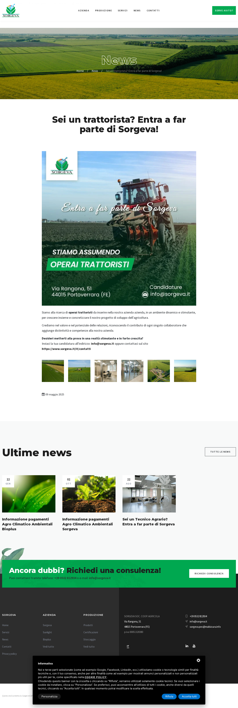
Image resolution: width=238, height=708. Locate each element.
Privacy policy (9, 653)
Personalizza (49, 696)
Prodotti (88, 625)
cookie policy (96, 677)
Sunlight (47, 632)
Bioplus (47, 639)
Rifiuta (169, 696)
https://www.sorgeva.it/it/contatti (66, 349)
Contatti (153, 10)
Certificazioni (90, 632)
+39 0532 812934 (65, 578)
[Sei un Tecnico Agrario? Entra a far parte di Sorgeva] (149, 493)
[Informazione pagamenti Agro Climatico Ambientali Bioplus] (28, 493)
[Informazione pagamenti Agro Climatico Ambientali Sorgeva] (89, 493)
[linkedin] (186, 646)
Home (80, 70)
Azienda (83, 10)
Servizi (123, 10)
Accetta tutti (189, 696)
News (137, 10)
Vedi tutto (48, 646)
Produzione (103, 10)
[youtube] (193, 646)
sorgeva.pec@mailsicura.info (205, 626)
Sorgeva (47, 625)
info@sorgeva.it (102, 344)
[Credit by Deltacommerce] (228, 695)
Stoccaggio (89, 639)
